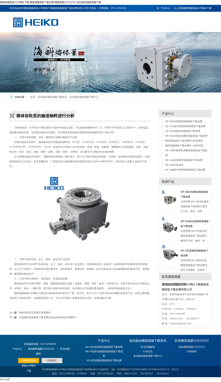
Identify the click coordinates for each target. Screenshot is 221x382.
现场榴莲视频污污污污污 (41, 349)
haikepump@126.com (180, 323)
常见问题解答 (148, 347)
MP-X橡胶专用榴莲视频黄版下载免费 (185, 170)
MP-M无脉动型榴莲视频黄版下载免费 (185, 126)
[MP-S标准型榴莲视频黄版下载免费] (170, 209)
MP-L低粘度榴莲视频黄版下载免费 (184, 160)
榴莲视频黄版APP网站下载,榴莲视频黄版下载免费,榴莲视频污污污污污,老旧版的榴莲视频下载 (50, 2)
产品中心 (165, 8)
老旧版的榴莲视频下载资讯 (52, 97)
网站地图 (5, 379)
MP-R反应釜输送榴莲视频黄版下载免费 (186, 136)
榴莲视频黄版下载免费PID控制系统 (184, 140)
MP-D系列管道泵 (174, 165)
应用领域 (191, 351)
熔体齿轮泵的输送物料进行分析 (110, 62)
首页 (32, 97)
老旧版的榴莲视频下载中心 (84, 97)
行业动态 (148, 351)
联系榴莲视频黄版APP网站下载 (195, 8)
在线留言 (52, 360)
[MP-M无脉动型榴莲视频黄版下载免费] (170, 236)
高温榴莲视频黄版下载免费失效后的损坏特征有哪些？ (48, 317)
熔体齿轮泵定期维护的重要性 (35, 312)
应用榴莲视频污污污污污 (192, 340)
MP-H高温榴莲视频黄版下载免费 (182, 131)
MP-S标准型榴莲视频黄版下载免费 (183, 121)
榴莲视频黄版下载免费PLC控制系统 (184, 145)
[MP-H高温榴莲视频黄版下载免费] (170, 263)
